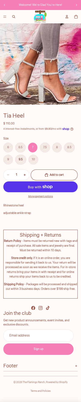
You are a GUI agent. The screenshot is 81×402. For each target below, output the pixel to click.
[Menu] (5, 16)
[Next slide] (76, 5)
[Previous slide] (4, 5)
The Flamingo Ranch (34, 382)
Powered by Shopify (57, 382)
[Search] (13, 16)
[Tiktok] (47, 307)
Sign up (38, 349)
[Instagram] (40, 307)
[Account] (66, 16)
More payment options (40, 196)
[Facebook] (33, 307)
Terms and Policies (41, 391)
